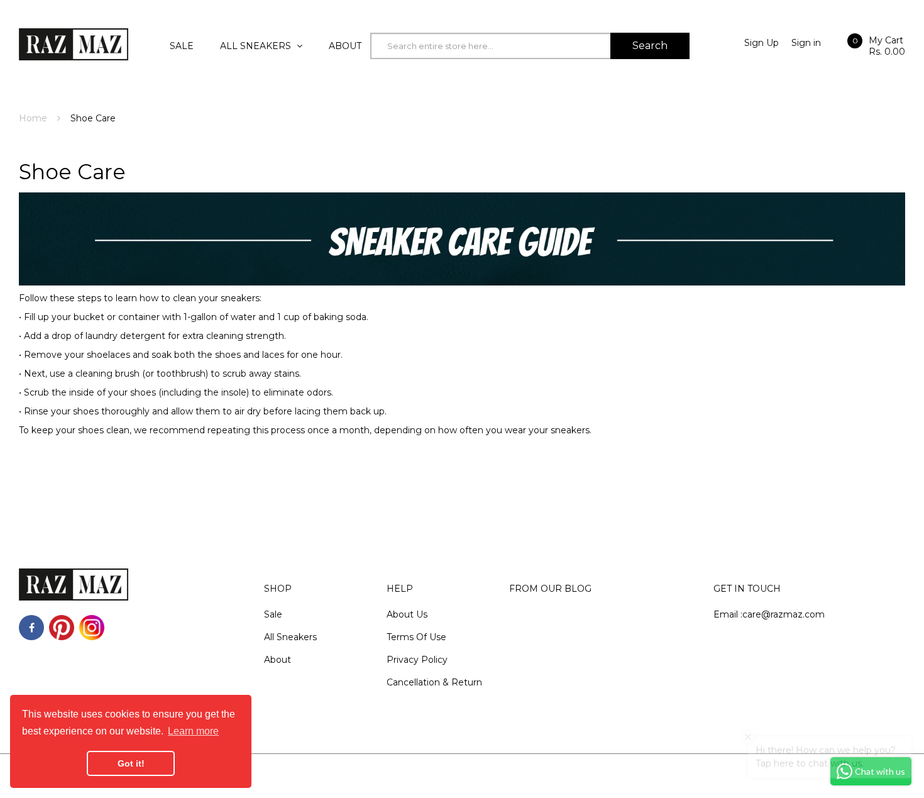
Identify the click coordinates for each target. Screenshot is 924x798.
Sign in (806, 42)
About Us (407, 614)
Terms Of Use (416, 637)
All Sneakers (290, 637)
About (277, 659)
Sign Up (761, 42)
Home (33, 118)
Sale (273, 614)
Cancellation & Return (434, 682)
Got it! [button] (131, 763)
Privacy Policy (417, 659)
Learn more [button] (193, 731)
